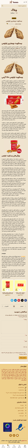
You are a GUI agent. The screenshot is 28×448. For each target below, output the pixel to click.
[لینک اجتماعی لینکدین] (15, 300)
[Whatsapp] (14, 435)
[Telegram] (17, 435)
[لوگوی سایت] (14, 2)
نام (26, 335)
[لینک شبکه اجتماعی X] (22, 300)
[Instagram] (10, 435)
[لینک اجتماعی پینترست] (18, 300)
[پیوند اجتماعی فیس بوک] (25, 300)
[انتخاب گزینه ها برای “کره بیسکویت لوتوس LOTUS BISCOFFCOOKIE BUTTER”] (9, 290)
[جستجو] (2, 5)
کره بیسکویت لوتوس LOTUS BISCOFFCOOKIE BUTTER (7, 293)
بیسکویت (12, 13)
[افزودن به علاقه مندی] (19, 290)
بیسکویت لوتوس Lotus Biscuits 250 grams (20, 293)
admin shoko (18, 24)
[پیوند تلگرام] (12, 300)
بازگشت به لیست (14, 306)
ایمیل (25, 341)
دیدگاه (25, 319)
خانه (17, 13)
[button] (21, 290)
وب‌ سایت (25, 347)
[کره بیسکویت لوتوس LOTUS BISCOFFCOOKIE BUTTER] (8, 286)
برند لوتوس (21, 159)
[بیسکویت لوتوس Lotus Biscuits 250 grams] (20, 286)
